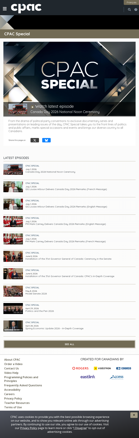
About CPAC (12, 359)
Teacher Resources (17, 403)
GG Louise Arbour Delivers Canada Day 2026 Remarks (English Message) (66, 206)
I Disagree (80, 428)
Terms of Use (13, 407)
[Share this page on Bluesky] (46, 140)
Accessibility (12, 390)
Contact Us (11, 368)
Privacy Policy (13, 398)
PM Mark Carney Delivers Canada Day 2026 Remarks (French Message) (65, 241)
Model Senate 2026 (36, 293)
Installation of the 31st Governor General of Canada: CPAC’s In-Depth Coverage (69, 276)
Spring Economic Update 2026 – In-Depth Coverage (54, 328)
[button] (4, 11)
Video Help (11, 373)
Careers (9, 394)
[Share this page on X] (35, 140)
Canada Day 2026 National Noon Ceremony (50, 171)
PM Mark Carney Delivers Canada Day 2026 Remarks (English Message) (65, 224)
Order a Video (13, 364)
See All (69, 344)
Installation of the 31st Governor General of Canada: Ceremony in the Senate (68, 258)
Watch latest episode (54, 106)
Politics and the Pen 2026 (39, 311)
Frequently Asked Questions (23, 385)
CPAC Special (32, 166)
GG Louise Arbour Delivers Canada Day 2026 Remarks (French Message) (66, 189)
